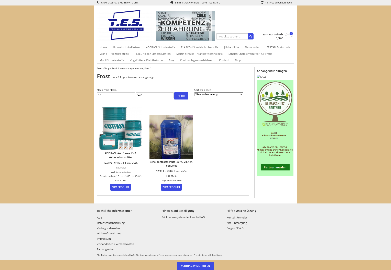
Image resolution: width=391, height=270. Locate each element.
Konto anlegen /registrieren (196, 60)
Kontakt (224, 60)
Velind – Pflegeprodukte (114, 54)
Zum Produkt (120, 187)
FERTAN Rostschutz (278, 47)
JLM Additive (231, 47)
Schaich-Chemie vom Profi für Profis (250, 54)
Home (103, 47)
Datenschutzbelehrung (111, 223)
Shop (238, 60)
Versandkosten (123, 172)
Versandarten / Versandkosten (115, 244)
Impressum (104, 238)
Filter (181, 95)
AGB (99, 217)
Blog (171, 60)
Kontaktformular (237, 217)
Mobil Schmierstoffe (112, 60)
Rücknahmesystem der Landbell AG (183, 217)
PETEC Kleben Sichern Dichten (153, 54)
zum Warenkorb (273, 34)
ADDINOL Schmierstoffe (160, 47)
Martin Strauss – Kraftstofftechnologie (199, 54)
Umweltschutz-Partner (126, 47)
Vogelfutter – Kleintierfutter (146, 60)
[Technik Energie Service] (126, 25)
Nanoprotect (253, 47)
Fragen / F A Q (235, 228)
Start (99, 68)
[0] (289, 39)
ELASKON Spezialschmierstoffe (199, 47)
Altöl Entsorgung (237, 223)
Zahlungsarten (105, 249)
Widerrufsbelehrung (109, 233)
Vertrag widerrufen (108, 228)
